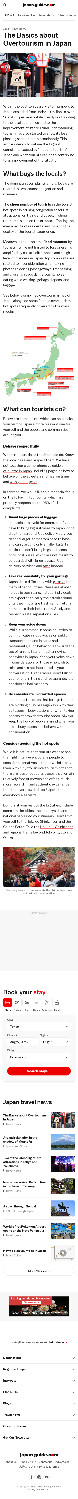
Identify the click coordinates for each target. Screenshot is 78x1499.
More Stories (37, 1271)
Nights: (44, 1035)
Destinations (12, 1358)
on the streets (27, 476)
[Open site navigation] (73, 5)
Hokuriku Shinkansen (56, 826)
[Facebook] (31, 1477)
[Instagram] (39, 1477)
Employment (28, 1462)
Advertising (62, 1462)
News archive (26, 15)
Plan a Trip (10, 1392)
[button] (73, 1358)
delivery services (58, 533)
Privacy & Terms (49, 1466)
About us (11, 1462)
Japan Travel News (14, 28)
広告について (27, 1466)
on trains (63, 476)
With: (10, 1050)
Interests (9, 1381)
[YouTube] (46, 1477)
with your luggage (23, 481)
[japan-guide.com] (39, 5)
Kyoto (27, 768)
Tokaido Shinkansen (42, 821)
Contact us (45, 1462)
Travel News (11, 1415)
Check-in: (13, 1035)
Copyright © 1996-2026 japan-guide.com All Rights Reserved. (39, 1488)
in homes (47, 476)
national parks (14, 816)
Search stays (37, 1071)
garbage (59, 581)
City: (10, 1019)
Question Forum (14, 1426)
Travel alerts (46, 15)
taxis (46, 566)
